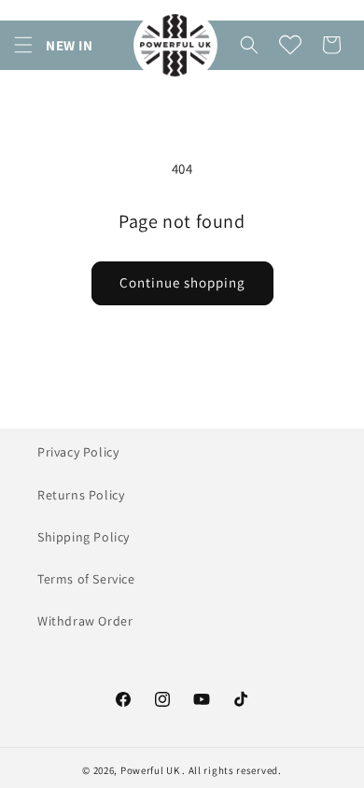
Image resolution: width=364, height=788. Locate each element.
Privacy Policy (78, 451)
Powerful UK (151, 770)
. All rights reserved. (231, 770)
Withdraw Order (85, 620)
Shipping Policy (83, 536)
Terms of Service (86, 578)
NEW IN (69, 45)
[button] (23, 44)
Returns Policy (80, 494)
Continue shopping (182, 282)
